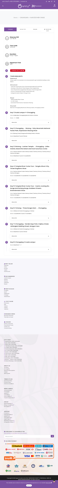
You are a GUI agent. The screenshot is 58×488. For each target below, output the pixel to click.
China (5, 267)
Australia (6, 265)
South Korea (7, 271)
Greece (6, 281)
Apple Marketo (7, 403)
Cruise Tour (7, 326)
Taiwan (6, 306)
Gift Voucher (7, 373)
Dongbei (6, 290)
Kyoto (5, 292)
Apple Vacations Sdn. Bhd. (22, 478)
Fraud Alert (6, 391)
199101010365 (32, 478)
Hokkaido (6, 282)
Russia (5, 284)
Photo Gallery (7, 396)
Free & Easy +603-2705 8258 (12, 353)
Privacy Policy (7, 382)
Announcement (8, 390)
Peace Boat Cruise (8, 325)
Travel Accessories (8, 397)
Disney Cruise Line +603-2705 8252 (13, 349)
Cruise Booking (7, 328)
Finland (6, 279)
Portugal (6, 295)
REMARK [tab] (35, 29)
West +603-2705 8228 (10, 344)
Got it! (29, 485)
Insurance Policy (8, 380)
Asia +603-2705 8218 (10, 343)
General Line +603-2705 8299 (12, 341)
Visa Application (8, 417)
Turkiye (6, 307)
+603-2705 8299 (14, 1)
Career (6, 372)
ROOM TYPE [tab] (23, 29)
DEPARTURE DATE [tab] (48, 30)
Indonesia (6, 303)
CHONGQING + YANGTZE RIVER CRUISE (32, 17)
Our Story (6, 367)
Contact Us (23, 1)
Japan (5, 270)
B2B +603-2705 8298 (10, 356)
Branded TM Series (8, 315)
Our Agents (7, 369)
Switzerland (7, 296)
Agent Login (7, 419)
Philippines (6, 293)
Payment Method (8, 414)
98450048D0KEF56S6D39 (24, 479)
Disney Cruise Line (8, 323)
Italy (5, 304)
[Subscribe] (52, 436)
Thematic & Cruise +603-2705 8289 (14, 346)
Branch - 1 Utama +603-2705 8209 (13, 359)
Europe (6, 268)
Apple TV (6, 393)
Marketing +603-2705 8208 (11, 358)
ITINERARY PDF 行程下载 (17, 70)
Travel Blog (7, 394)
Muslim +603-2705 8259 (11, 352)
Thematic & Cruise (8, 317)
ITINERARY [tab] (10, 29)
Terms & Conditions (9, 383)
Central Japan (7, 278)
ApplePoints (7, 416)
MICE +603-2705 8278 (10, 355)
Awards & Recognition (9, 370)
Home (15, 17)
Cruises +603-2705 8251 (11, 347)
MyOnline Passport (8, 420)
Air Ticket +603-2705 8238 (11, 350)
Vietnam (6, 309)
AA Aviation (7, 406)
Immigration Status (8, 422)
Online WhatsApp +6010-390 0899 (13, 361)
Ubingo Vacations (8, 405)
